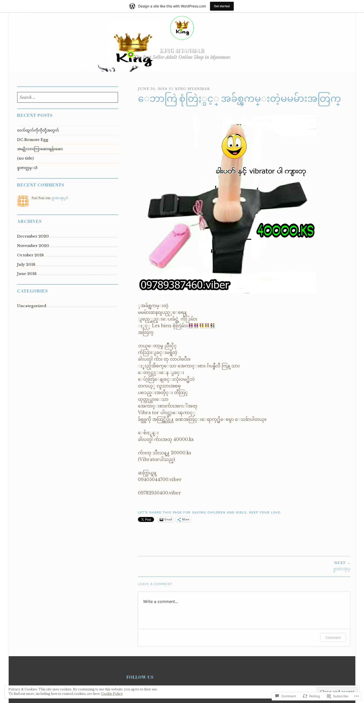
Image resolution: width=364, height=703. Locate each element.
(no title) (25, 158)
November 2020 (33, 245)
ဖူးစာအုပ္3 (60, 197)
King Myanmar (182, 50)
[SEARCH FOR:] (67, 98)
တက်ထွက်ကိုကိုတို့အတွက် (38, 130)
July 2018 (26, 264)
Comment (333, 637)
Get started (222, 6)
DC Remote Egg (32, 139)
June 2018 (27, 273)
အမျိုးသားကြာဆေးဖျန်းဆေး (40, 148)
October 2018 (30, 255)
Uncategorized (31, 305)
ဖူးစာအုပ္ (341, 566)
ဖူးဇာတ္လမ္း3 (27, 167)
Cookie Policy (112, 694)
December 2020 (33, 236)
